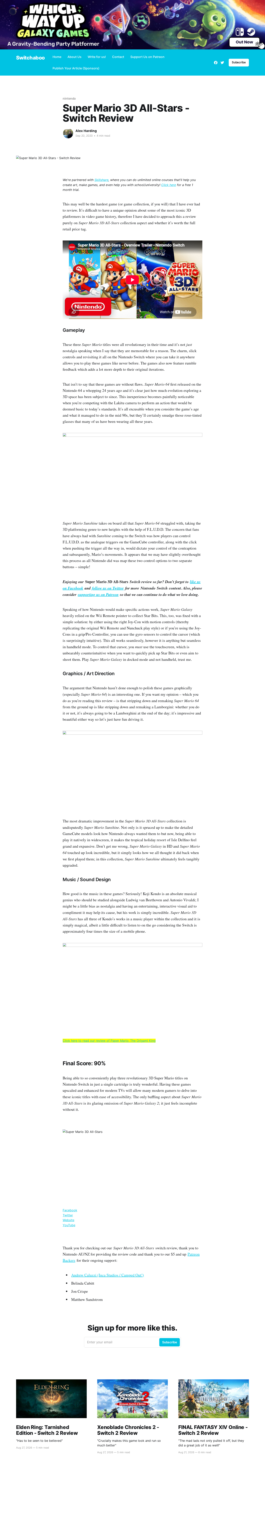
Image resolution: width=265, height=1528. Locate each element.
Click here (168, 185)
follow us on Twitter (108, 588)
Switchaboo (30, 58)
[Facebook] (215, 62)
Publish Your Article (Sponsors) (76, 68)
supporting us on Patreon (98, 594)
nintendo (69, 98)
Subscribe (239, 62)
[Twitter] (222, 62)
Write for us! (97, 57)
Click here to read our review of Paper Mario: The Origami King (109, 1041)
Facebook (70, 1210)
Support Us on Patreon (147, 57)
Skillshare (101, 180)
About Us (74, 57)
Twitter (68, 1215)
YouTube (69, 1225)
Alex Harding (86, 131)
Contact (118, 57)
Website (68, 1220)
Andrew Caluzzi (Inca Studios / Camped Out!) (107, 1275)
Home (57, 57)
